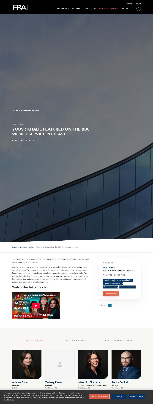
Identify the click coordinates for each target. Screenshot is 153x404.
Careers (129, 4)
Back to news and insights (27, 110)
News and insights (109, 8)
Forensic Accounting (127, 287)
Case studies (89, 8)
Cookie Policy (9, 400)
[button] (63, 8)
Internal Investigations (124, 280)
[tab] (33, 342)
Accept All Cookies (137, 396)
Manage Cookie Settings (99, 396)
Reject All (119, 396)
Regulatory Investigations (113, 283)
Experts (76, 8)
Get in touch (111, 293)
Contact (138, 4)
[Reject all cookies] (149, 396)
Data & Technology (111, 287)
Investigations (109, 280)
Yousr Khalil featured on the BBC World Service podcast (57, 247)
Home (14, 247)
